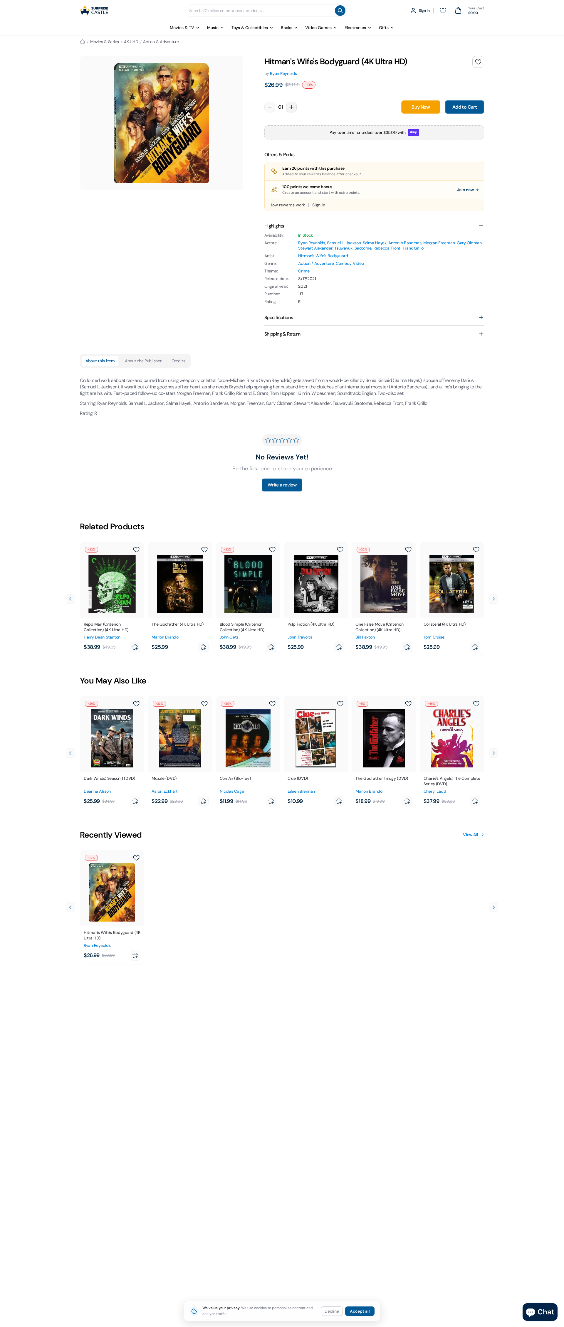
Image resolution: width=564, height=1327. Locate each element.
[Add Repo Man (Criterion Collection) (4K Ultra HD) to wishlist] (136, 550)
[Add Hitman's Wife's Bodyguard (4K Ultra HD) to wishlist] (478, 62)
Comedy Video (350, 263)
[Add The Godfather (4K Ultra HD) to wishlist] (204, 550)
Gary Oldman (469, 242)
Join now (465, 189)
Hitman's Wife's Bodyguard (323, 255)
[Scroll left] (70, 599)
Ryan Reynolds (283, 73)
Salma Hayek (375, 242)
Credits (178, 360)
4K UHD (131, 41)
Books (286, 27)
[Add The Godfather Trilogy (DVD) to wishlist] (408, 704)
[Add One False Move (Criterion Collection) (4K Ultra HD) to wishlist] (408, 550)
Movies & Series (104, 41)
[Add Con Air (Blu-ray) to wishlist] (272, 704)
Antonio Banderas (405, 242)
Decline (332, 1311)
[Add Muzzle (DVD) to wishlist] (204, 704)
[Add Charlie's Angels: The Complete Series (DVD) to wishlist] (476, 704)
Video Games (318, 27)
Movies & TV (182, 27)
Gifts (384, 27)
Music (213, 27)
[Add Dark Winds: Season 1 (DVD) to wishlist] (136, 704)
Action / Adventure (316, 263)
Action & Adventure (161, 41)
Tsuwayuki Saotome (352, 248)
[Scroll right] (493, 599)
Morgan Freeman (439, 242)
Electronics (355, 27)
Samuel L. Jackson (344, 242)
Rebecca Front (387, 248)
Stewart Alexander (315, 248)
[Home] (82, 41)
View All (470, 834)
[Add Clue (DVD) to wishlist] (340, 704)
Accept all (360, 1311)
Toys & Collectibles (249, 27)
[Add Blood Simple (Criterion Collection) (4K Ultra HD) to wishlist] (272, 550)
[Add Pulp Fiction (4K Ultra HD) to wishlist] (340, 550)
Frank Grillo (413, 248)
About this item (100, 360)
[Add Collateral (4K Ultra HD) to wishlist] (476, 550)
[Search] (340, 10)
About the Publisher (143, 360)
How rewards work (287, 205)
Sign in (318, 205)
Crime (304, 271)
